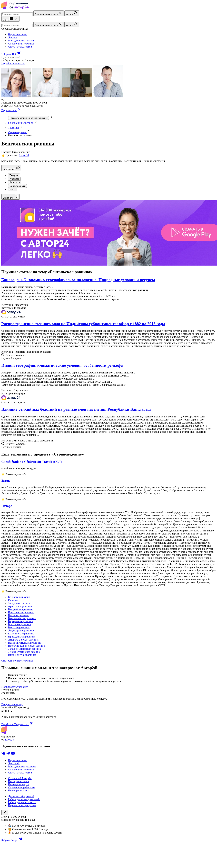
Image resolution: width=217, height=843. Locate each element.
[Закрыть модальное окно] (4, 812)
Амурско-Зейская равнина (23, 639)
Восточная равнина (19, 624)
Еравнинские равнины (21, 633)
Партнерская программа (22, 805)
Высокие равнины (18, 627)
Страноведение (17, 132)
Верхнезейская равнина (22, 618)
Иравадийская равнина (21, 636)
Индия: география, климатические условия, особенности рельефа (62, 365)
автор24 (9, 739)
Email (12, 189)
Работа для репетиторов (22, 802)
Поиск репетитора (18, 790)
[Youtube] (13, 754)
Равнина (13, 600)
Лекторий (13, 763)
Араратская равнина (20, 606)
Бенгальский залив (19, 597)
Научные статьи (17, 34)
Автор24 (24, 155)
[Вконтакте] (3, 754)
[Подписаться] (19, 110)
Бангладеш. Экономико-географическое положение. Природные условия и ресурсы (78, 280)
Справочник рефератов (21, 787)
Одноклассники (17, 186)
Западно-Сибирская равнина (24, 648)
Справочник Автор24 (21, 122)
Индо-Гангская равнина (22, 654)
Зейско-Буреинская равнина (24, 651)
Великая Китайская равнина (24, 642)
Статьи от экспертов (20, 46)
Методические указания (22, 766)
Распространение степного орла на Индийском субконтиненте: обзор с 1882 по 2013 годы (83, 324)
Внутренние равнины (20, 621)
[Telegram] (8, 754)
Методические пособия (21, 40)
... (28, 118)
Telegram (13, 175)
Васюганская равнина (21, 612)
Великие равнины (18, 615)
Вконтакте (14, 182)
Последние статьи (18, 781)
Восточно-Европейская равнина (26, 645)
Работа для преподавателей (24, 799)
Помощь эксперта (18, 784)
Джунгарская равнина (21, 630)
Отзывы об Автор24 (20, 778)
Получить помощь (12, 704)
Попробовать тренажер (14, 686)
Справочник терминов (21, 43)
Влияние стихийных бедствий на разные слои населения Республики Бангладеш (76, 409)
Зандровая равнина (19, 603)
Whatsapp (14, 179)
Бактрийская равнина (20, 609)
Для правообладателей (21, 796)
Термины (13, 127)
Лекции (12, 37)
